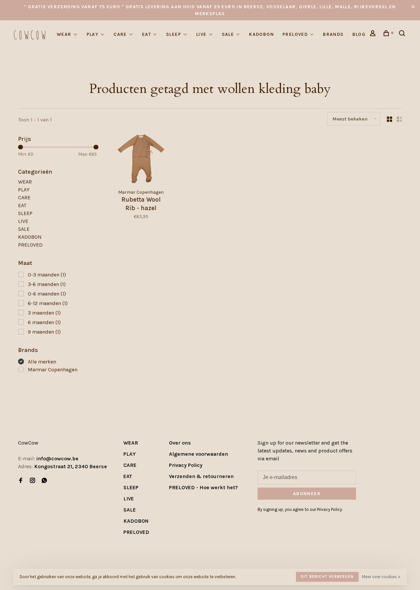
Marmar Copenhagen (52, 369)
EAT (146, 34)
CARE (120, 34)
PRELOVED (295, 34)
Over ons (180, 443)
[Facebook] (20, 481)
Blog (359, 34)
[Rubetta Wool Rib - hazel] (140, 160)
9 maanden (44, 332)
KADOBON (261, 34)
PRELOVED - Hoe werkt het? (203, 487)
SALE (228, 34)
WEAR (64, 34)
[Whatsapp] (44, 481)
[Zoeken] (403, 34)
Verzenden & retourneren (201, 476)
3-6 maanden (47, 284)
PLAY (93, 34)
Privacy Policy (185, 465)
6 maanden (44, 322)
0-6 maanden (47, 294)
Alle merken (42, 362)
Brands (333, 34)
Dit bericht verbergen (327, 576)
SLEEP (173, 34)
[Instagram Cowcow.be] (32, 481)
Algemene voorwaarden (198, 454)
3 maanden (44, 313)
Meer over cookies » (381, 576)
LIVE (201, 34)
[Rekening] (374, 34)
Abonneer (307, 493)
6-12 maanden (48, 303)
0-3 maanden (47, 275)
